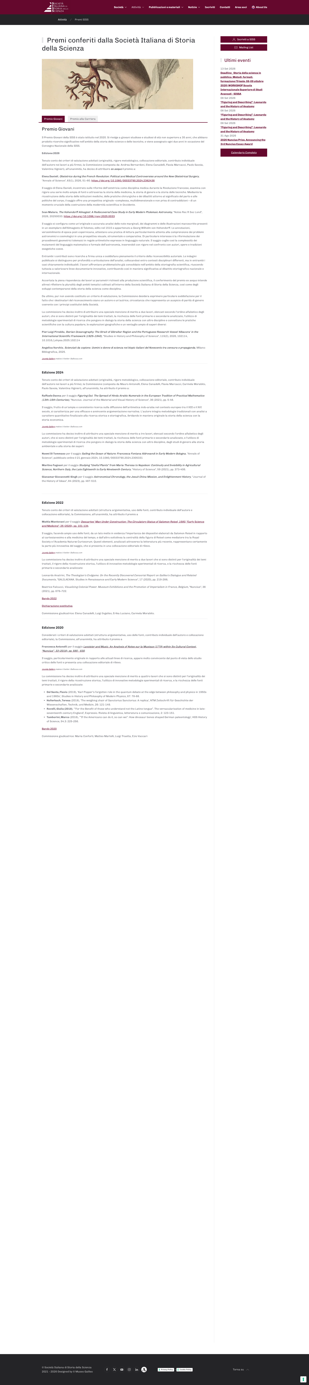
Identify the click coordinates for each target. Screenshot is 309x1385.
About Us (261, 7)
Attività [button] (136, 7)
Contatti (225, 7)
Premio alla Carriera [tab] (83, 118)
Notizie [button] (192, 7)
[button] (247, 1369)
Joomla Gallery (48, 359)
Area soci (241, 7)
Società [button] (118, 7)
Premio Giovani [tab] (53, 118)
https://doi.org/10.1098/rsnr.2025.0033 (89, 216)
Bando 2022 (49, 598)
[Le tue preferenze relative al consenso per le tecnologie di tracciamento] (303, 1379)
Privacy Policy (167, 1369)
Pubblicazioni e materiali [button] (164, 7)
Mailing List (246, 47)
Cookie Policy (185, 1369)
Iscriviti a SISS (246, 39)
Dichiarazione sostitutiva (57, 605)
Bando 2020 (49, 728)
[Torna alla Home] (56, 7)
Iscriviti (210, 7)
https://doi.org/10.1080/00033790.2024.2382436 (123, 180)
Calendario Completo (244, 152)
